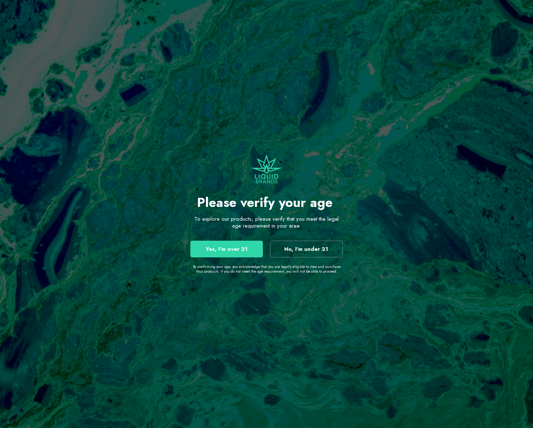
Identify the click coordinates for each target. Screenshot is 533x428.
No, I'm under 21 (306, 249)
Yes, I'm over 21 (227, 249)
